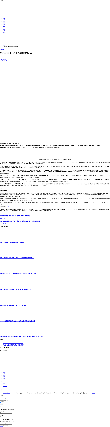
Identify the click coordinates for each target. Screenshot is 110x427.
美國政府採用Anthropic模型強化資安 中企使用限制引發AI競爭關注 (18, 273)
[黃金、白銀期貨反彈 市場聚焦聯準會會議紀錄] (55, 234)
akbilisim (93, 393)
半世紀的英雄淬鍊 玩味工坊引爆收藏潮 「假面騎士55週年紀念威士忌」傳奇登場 (21, 336)
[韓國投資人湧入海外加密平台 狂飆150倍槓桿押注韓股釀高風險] (55, 250)
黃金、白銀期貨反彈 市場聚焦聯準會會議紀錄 (12, 242)
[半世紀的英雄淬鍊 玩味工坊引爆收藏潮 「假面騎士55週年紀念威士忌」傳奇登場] (55, 329)
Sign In (1, 426)
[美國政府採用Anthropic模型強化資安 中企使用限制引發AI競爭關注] (55, 266)
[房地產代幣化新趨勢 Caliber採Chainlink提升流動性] (55, 297)
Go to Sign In (12, 416)
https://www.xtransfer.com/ (11, 206)
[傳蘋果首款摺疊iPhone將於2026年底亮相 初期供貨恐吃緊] (55, 281)
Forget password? (11, 402)
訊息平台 (2, 49)
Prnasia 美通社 (3, 59)
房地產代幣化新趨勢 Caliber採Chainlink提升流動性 (14, 305)
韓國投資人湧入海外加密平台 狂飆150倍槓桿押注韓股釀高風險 (17, 258)
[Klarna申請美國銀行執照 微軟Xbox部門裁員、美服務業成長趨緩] (55, 313)
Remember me (4, 402)
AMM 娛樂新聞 (6, 393)
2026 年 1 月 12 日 (4, 60)
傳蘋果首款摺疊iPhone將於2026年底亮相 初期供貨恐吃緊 (15, 289)
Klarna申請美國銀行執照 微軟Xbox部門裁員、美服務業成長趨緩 (17, 321)
